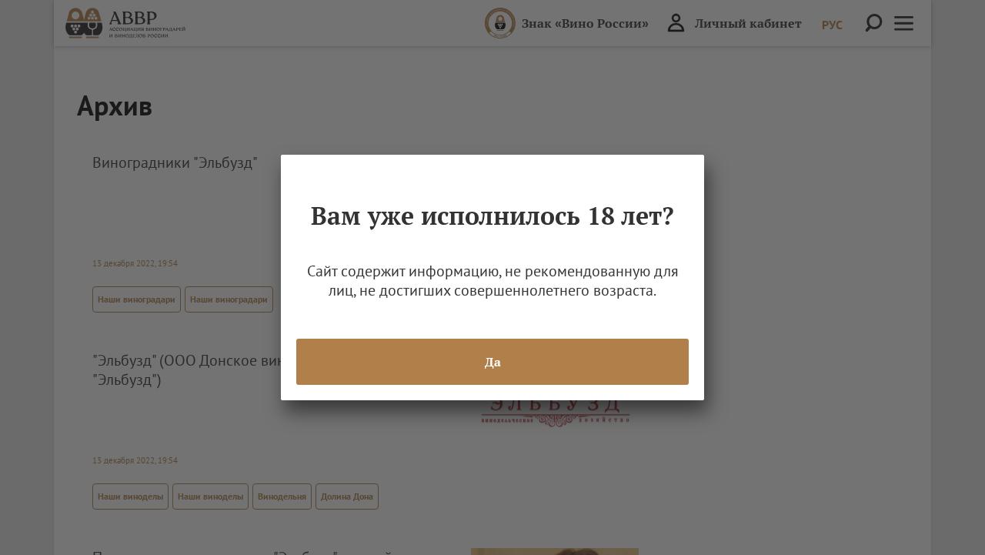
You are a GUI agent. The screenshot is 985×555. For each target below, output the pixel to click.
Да (493, 361)
